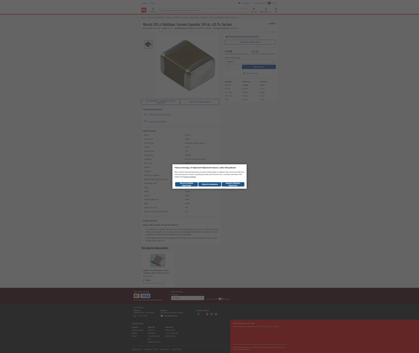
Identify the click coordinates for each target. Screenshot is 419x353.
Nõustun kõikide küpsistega (186, 184)
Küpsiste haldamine (210, 184)
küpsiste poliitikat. (189, 177)
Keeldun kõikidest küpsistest (233, 184)
